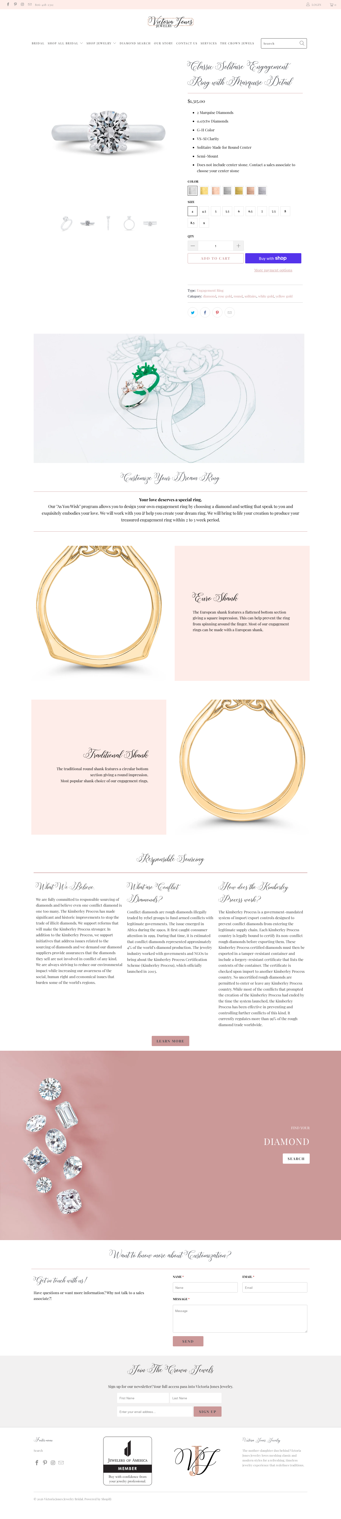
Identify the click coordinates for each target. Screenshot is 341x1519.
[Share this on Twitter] (193, 312)
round (238, 296)
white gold (266, 296)
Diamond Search (135, 43)
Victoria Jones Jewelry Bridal (63, 1499)
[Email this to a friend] (230, 312)
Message (181, 1299)
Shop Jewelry (100, 43)
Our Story (163, 43)
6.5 (250, 211)
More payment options (273, 270)
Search (296, 1158)
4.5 (204, 211)
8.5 (192, 223)
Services (209, 43)
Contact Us (186, 43)
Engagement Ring (210, 290)
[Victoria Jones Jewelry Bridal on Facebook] (8, 4)
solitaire (250, 296)
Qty (191, 236)
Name (178, 1277)
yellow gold (284, 296)
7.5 (274, 211)
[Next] (175, 132)
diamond (209, 296)
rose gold (225, 296)
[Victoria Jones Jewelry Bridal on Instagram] (22, 4)
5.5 (227, 211)
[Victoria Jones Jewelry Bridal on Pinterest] (15, 4)
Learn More (170, 1041)
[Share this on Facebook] (205, 312)
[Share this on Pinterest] (217, 312)
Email (248, 1277)
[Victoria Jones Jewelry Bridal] (170, 23)
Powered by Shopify (98, 1499)
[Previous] (41, 132)
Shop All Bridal (63, 43)
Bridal (38, 43)
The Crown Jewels (237, 43)
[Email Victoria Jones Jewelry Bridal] (30, 4)
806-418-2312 (44, 4)
